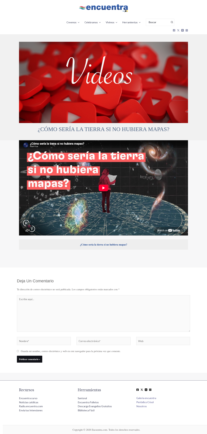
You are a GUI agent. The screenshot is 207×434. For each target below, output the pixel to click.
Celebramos (91, 22)
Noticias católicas (28, 402)
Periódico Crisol (145, 402)
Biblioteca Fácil (86, 410)
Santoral (82, 398)
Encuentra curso (28, 398)
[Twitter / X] (142, 389)
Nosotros (141, 406)
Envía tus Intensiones (31, 410)
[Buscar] (172, 22)
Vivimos (110, 22)
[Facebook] (174, 30)
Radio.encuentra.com (31, 406)
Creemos (71, 22)
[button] (77, 22)
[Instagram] (186, 30)
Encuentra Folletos (88, 402)
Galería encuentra (146, 398)
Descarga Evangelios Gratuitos (95, 406)
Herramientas (130, 22)
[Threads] (182, 30)
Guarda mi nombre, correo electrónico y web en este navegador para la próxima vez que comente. (71, 351)
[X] (178, 30)
